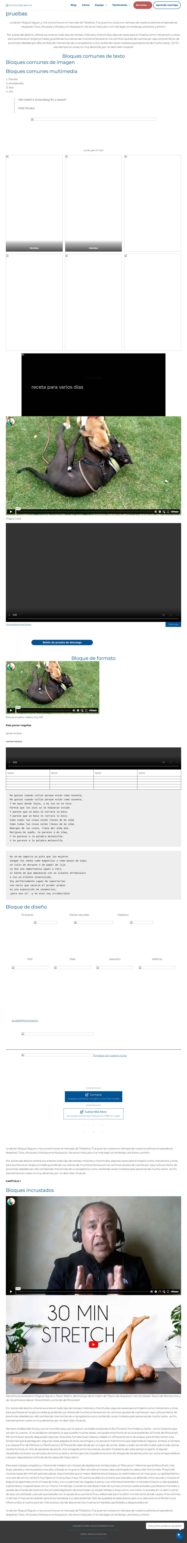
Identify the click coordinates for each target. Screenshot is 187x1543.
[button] (105, 5)
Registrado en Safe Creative (93, 1538)
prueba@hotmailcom (25, 1020)
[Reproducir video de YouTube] (93, 1344)
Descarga (173, 624)
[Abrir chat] (179, 1535)
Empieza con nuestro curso (110, 1055)
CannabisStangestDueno (18, 624)
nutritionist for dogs (109, 1530)
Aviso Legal (74, 1530)
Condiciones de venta (89, 1530)
